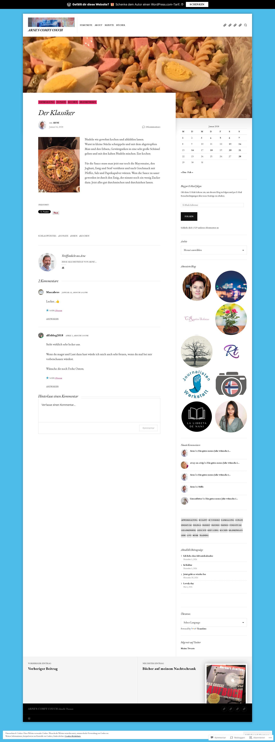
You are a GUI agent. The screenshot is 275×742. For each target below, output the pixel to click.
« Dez (183, 172)
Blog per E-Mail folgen (191, 186)
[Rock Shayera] (231, 319)
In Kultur (187, 564)
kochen (84, 235)
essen (74, 235)
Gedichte (201, 530)
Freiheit (206, 525)
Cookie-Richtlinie (73, 736)
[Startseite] (225, 25)
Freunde (215, 525)
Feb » (190, 172)
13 (230, 143)
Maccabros (52, 292)
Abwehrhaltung (189, 520)
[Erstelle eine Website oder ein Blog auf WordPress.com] (83, 718)
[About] (230, 25)
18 (211, 150)
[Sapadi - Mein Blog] (231, 287)
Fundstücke (235, 525)
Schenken (197, 4)
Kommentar (148, 428)
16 (192, 150)
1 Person (58, 310)
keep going (213, 530)
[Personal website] (63, 268)
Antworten (52, 319)
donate (61, 102)
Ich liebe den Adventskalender (198, 555)
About (98, 25)
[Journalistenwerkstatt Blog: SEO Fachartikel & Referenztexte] (197, 384)
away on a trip (197, 462)
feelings (197, 525)
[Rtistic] (231, 351)
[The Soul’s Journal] (197, 351)
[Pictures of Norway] (231, 384)
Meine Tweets (188, 648)
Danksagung (46, 102)
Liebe (183, 535)
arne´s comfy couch (45, 30)
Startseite (86, 25)
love (189, 535)
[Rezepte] (235, 25)
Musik (195, 535)
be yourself (214, 520)
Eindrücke (186, 525)
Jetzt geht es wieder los (194, 574)
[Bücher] (240, 25)
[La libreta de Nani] (197, 416)
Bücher (120, 25)
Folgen (189, 216)
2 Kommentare (153, 127)
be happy (203, 520)
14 (240, 143)
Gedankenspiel (188, 530)
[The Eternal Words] (231, 416)
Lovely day (188, 583)
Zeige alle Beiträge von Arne (78, 261)
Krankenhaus (88, 102)
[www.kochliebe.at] (197, 287)
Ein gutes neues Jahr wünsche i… (214, 450)
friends (224, 525)
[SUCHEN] (245, 25)
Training (204, 535)
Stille (201, 486)
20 (230, 150)
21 (240, 150)
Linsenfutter (196, 498)
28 (240, 156)
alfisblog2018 (54, 335)
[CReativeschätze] (197, 319)
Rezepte (109, 25)
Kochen (72, 102)
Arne (56, 122)
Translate (201, 628)
